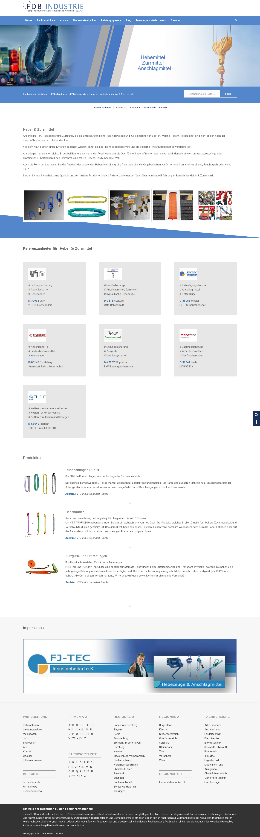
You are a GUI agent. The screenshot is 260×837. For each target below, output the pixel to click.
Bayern (118, 729)
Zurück (31, 666)
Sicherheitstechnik (215, 777)
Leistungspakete (32, 729)
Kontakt (27, 751)
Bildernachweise (32, 760)
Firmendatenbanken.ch (172, 782)
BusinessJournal (32, 791)
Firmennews (30, 786)
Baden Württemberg (125, 725)
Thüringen (119, 791)
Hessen (118, 751)
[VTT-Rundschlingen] (87, 205)
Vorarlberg (165, 756)
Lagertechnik (211, 760)
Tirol (161, 751)
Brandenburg (121, 738)
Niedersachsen (122, 760)
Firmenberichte (32, 782)
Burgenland (165, 725)
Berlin (117, 734)
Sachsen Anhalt (123, 782)
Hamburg (119, 747)
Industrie (209, 756)
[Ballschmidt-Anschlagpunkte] (44, 205)
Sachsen (119, 777)
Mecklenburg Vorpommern (129, 756)
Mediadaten (30, 734)
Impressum (29, 742)
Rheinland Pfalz (123, 769)
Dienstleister (211, 738)
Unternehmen (31, 725)
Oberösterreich (168, 738)
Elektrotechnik (212, 742)
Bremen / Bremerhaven (127, 742)
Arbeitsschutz (212, 725)
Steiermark (165, 747)
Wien (162, 760)
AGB (25, 747)
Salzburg (164, 742)
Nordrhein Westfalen (126, 764)
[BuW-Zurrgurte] (172, 205)
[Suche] (235, 20)
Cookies (28, 756)
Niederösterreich (169, 734)
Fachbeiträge (212, 782)
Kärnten (163, 729)
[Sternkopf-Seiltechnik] (215, 205)
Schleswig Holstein (125, 786)
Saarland (119, 773)
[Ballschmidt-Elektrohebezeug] (130, 205)
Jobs (26, 738)
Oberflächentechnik (215, 773)
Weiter (229, 666)
